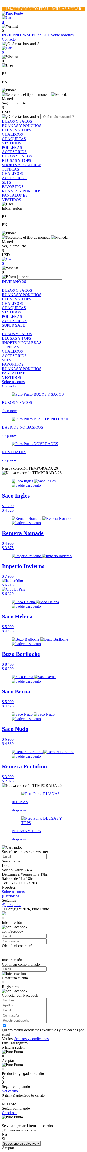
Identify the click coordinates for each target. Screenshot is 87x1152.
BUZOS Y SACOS (17, 121)
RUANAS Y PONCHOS (21, 126)
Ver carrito (10, 1091)
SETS (6, 182)
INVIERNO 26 (14, 35)
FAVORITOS (12, 187)
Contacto (9, 39)
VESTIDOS (11, 143)
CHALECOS (12, 134)
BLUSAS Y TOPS (16, 130)
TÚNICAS (10, 169)
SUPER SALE (39, 35)
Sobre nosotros (62, 35)
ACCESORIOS (14, 152)
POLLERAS (12, 147)
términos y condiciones (31, 1039)
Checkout (9, 1113)
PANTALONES (15, 195)
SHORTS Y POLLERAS (21, 165)
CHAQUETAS (14, 139)
